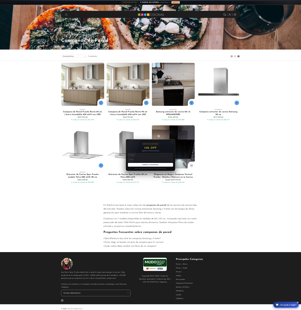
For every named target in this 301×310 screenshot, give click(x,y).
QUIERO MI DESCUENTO (150, 164)
